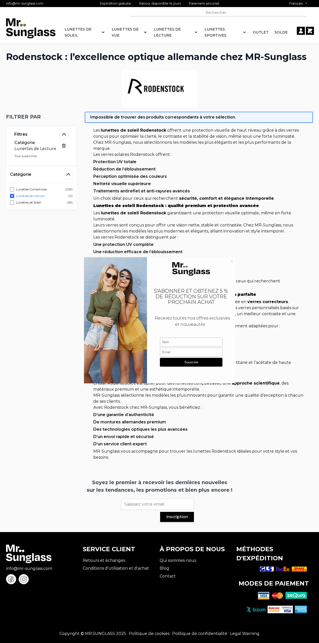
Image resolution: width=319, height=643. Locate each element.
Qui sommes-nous (178, 560)
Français (296, 3)
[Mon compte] (301, 31)
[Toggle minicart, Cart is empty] (310, 31)
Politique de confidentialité (199, 633)
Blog (164, 568)
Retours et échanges (104, 560)
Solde (281, 32)
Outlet (261, 32)
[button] (41, 117)
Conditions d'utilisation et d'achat (116, 568)
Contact (168, 576)
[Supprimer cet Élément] (63, 145)
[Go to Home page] (30, 31)
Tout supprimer (25, 156)
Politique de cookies (149, 633)
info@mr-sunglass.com (24, 3)
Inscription (177, 516)
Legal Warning (244, 633)
